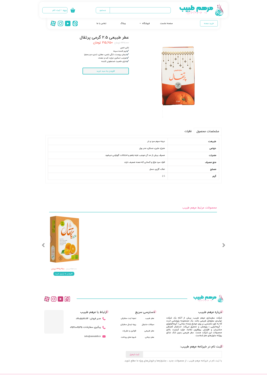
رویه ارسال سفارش (128, 324)
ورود (65, 10)
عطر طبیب (149, 318)
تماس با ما (101, 23)
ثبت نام (56, 10)
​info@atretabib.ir (92, 336)
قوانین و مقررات (129, 330)
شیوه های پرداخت (128, 337)
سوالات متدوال (148, 324)
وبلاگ (123, 23)
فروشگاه (146, 23)
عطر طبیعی (149, 330)
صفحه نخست (166, 23)
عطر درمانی (149, 337)
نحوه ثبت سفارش (128, 318)
